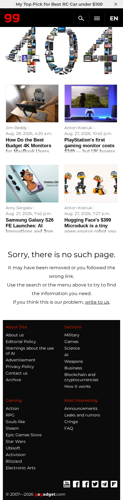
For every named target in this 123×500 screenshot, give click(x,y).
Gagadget (12, 17)
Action (12, 408)
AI (66, 354)
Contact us (16, 373)
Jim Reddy (16, 127)
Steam (12, 428)
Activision (15, 454)
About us (15, 335)
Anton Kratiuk (78, 127)
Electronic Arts (20, 467)
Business (73, 368)
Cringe (71, 421)
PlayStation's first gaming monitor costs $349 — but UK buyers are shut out (89, 148)
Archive (13, 379)
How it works (77, 386)
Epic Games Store (23, 434)
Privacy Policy (20, 366)
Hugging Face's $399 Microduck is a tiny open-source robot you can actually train (90, 228)
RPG (10, 415)
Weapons (73, 361)
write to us (97, 302)
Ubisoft (13, 448)
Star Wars (15, 441)
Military (72, 335)
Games (71, 341)
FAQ (68, 428)
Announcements (81, 408)
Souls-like (15, 421)
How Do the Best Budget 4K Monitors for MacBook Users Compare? (28, 148)
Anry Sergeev (19, 208)
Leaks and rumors (82, 415)
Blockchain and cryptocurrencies (81, 377)
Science (72, 348)
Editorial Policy (21, 341)
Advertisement (20, 360)
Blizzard (14, 461)
